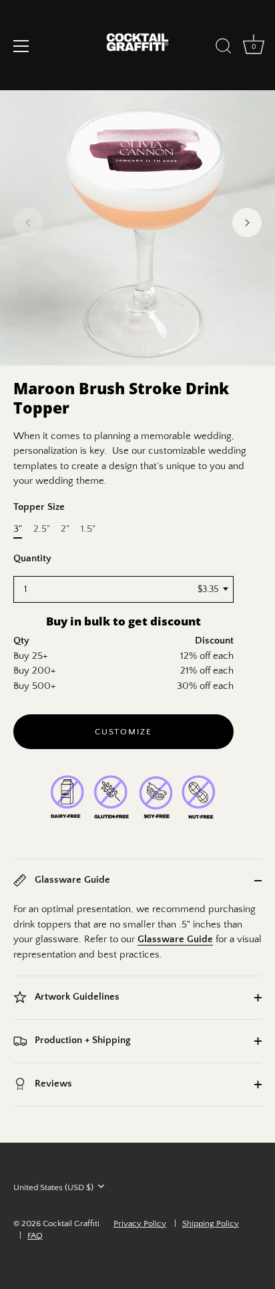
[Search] (223, 48)
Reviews (52, 1084)
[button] (28, 222)
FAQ (35, 1235)
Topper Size (39, 507)
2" (65, 529)
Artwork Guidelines (75, 997)
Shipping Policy (210, 1223)
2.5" (41, 529)
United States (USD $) (53, 1187)
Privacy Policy (139, 1223)
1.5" (88, 529)
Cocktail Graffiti (71, 1223)
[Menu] (21, 46)
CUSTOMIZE (123, 731)
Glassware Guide (71, 880)
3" (17, 529)
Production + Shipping (81, 1040)
